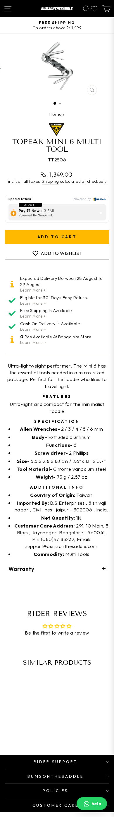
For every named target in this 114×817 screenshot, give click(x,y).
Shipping (50, 181)
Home (55, 114)
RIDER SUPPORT (56, 761)
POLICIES (55, 790)
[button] (57, 568)
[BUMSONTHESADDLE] (57, 8)
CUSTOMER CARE (55, 805)
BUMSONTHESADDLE (55, 776)
